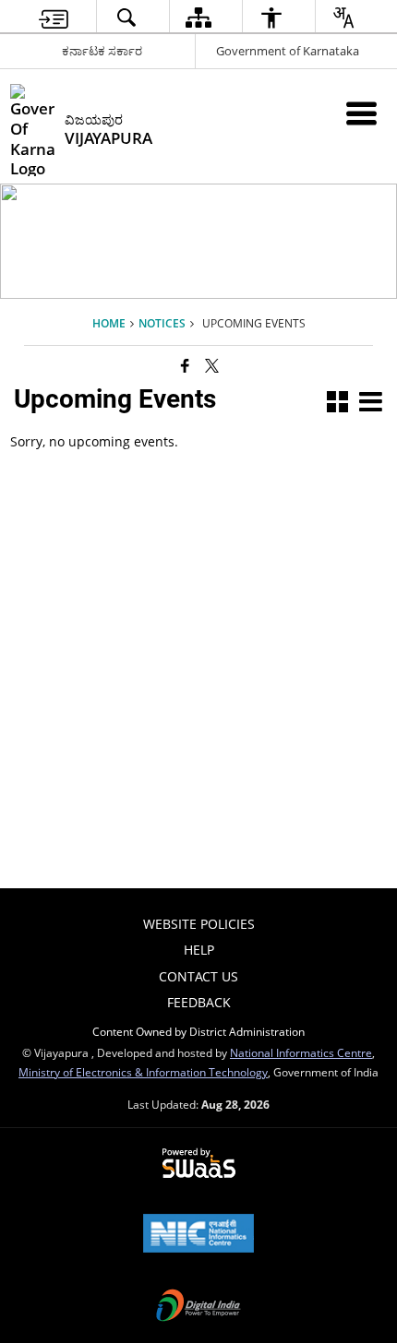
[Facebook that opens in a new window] (185, 365)
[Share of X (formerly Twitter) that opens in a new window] (211, 365)
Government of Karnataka (287, 50)
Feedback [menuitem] (199, 1002)
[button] (337, 403)
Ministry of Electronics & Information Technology (143, 1071)
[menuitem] (53, 17)
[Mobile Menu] (361, 113)
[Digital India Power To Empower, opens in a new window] (198, 1307)
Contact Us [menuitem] (198, 976)
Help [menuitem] (199, 949)
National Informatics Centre (301, 1052)
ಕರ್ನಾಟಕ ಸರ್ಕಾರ (102, 50)
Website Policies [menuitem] (199, 924)
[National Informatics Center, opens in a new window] (198, 1235)
